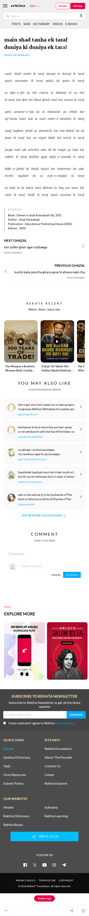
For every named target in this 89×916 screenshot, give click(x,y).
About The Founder (58, 757)
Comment (71, 574)
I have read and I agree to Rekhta (41, 723)
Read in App (44, 898)
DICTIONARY (41, 24)
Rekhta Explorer (55, 783)
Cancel (56, 574)
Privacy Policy (65, 723)
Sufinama (51, 807)
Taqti (6, 766)
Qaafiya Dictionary (16, 757)
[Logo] (18, 6)
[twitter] (34, 864)
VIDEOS (58, 24)
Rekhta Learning (56, 816)
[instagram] (54, 864)
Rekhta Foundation (58, 748)
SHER (26, 24)
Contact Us (52, 766)
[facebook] (25, 864)
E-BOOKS (71, 24)
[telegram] (64, 864)
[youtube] (44, 864)
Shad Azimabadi (17, 55)
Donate (63, 5)
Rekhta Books (13, 824)
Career (49, 774)
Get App (77, 5)
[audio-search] (81, 15)
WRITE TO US (49, 836)
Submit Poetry (13, 783)
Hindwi (8, 807)
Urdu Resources (14, 774)
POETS (16, 24)
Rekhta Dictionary (16, 816)
